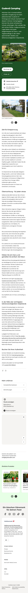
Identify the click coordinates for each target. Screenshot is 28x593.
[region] (14, 430)
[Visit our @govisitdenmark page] (18, 514)
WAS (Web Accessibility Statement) (18, 587)
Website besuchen (11, 81)
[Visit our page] (9, 514)
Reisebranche (8, 553)
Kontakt (6, 574)
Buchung (6, 69)
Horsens (4, 313)
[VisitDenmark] (9, 521)
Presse (6, 549)
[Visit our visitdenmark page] (14, 514)
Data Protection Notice (6, 587)
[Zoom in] (23, 438)
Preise (6, 74)
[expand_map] (23, 417)
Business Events (8, 551)
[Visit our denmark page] (5, 514)
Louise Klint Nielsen (10, 365)
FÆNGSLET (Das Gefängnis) (15, 326)
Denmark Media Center (10, 562)
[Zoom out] (23, 442)
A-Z (5, 572)
